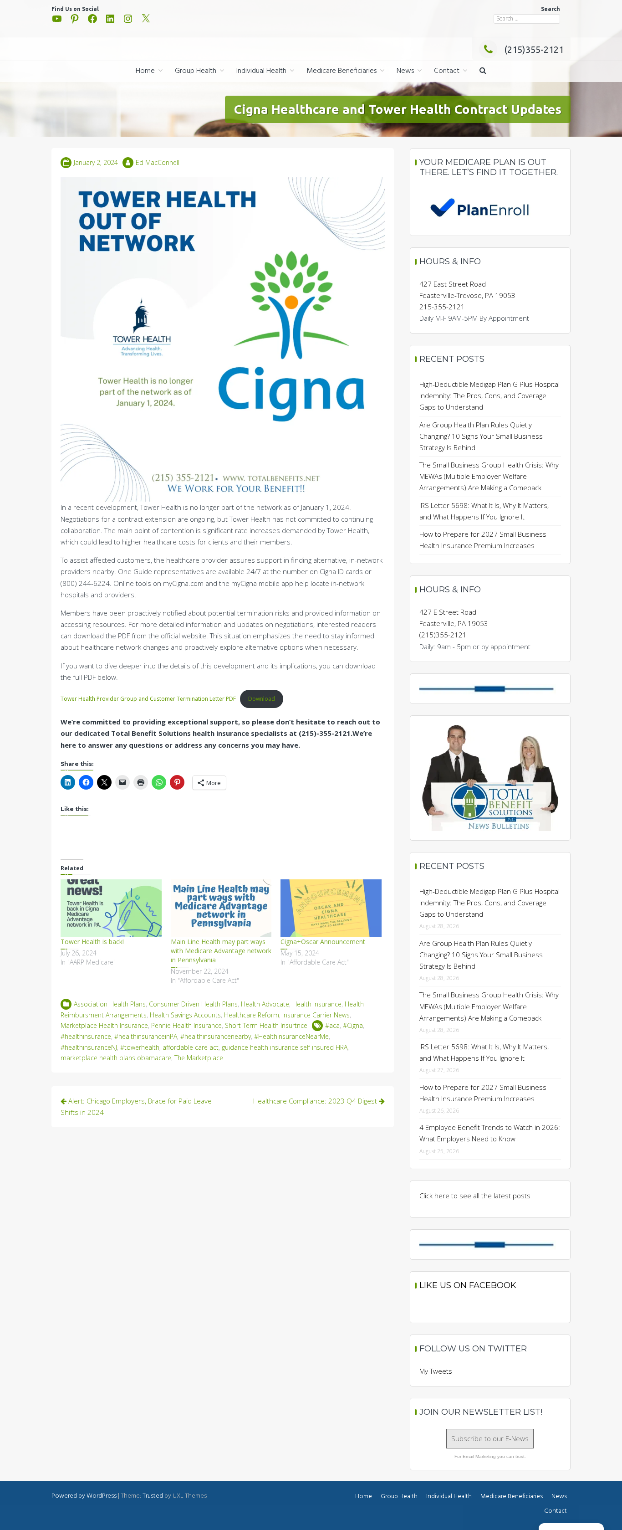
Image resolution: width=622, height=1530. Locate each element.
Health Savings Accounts (185, 1015)
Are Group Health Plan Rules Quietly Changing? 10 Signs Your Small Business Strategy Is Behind (481, 436)
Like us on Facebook (467, 1285)
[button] (483, 71)
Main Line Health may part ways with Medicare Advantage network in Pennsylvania (221, 950)
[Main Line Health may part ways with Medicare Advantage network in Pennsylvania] (221, 908)
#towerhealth (139, 1047)
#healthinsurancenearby (215, 1036)
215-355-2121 (442, 306)
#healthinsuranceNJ (89, 1047)
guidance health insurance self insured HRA (284, 1047)
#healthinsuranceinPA (145, 1036)
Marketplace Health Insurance (104, 1025)
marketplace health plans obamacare (116, 1057)
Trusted (153, 1496)
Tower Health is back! (92, 941)
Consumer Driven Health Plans (193, 1004)
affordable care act (191, 1047)
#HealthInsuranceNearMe (291, 1036)
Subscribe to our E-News (490, 1438)
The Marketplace (198, 1057)
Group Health (195, 71)
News (405, 71)
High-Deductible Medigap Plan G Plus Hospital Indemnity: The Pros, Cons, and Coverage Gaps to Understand (489, 395)
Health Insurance (317, 1004)
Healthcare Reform (251, 1015)
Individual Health (261, 71)
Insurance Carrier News (316, 1015)
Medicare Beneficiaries (341, 71)
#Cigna (353, 1025)
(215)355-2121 (534, 49)
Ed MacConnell (157, 162)
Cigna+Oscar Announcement (322, 941)
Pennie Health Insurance (186, 1025)
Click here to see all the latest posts (474, 1195)
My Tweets (435, 1371)
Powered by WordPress (84, 1496)
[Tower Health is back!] (111, 908)
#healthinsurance (86, 1036)
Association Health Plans (110, 1004)
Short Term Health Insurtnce (266, 1025)
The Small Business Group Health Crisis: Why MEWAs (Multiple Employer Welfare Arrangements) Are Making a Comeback (489, 476)
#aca (332, 1025)
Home (145, 71)
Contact (446, 71)
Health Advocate (265, 1004)
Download (261, 699)
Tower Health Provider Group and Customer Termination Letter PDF (148, 699)
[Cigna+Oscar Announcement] (331, 908)
